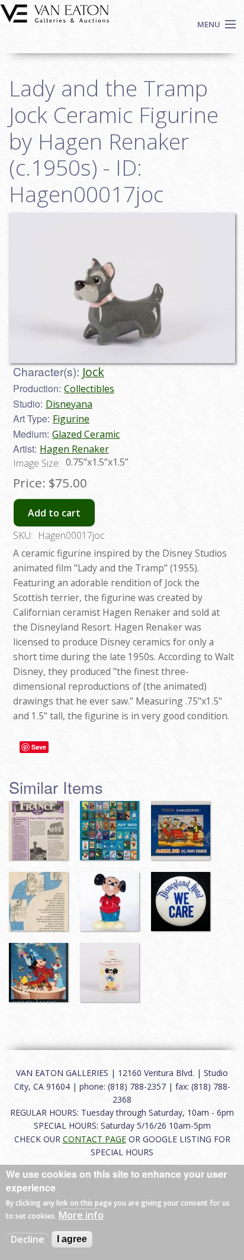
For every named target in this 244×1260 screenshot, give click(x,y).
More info (81, 1215)
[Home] (55, 12)
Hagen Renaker (74, 448)
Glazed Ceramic (86, 434)
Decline (27, 1239)
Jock (93, 372)
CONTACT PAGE (94, 1139)
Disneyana (69, 404)
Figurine (71, 418)
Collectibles (89, 388)
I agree (72, 1239)
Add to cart (54, 512)
